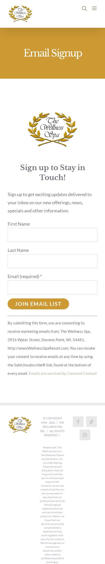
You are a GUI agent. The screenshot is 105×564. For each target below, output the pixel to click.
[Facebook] (78, 421)
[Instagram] (85, 435)
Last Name (18, 250)
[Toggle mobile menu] (94, 8)
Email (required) (25, 276)
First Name (19, 224)
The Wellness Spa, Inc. (52, 427)
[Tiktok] (91, 421)
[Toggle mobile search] (84, 8)
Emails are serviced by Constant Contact (63, 373)
